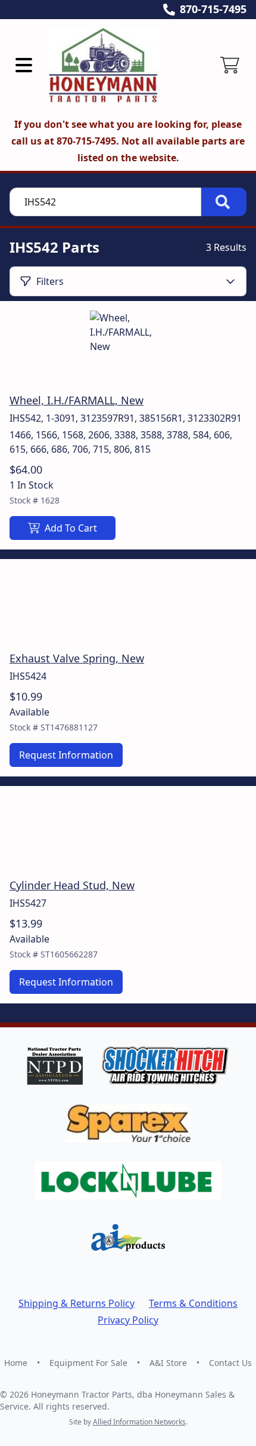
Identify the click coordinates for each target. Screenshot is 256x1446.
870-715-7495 (213, 9)
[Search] (223, 202)
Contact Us (230, 1362)
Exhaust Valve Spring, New (77, 658)
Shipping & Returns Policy (76, 1303)
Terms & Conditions (193, 1303)
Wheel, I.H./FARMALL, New (76, 400)
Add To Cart (71, 528)
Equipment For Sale (88, 1362)
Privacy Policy (128, 1320)
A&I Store (168, 1362)
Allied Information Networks (139, 1422)
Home (15, 1362)
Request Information (66, 755)
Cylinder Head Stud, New (72, 885)
